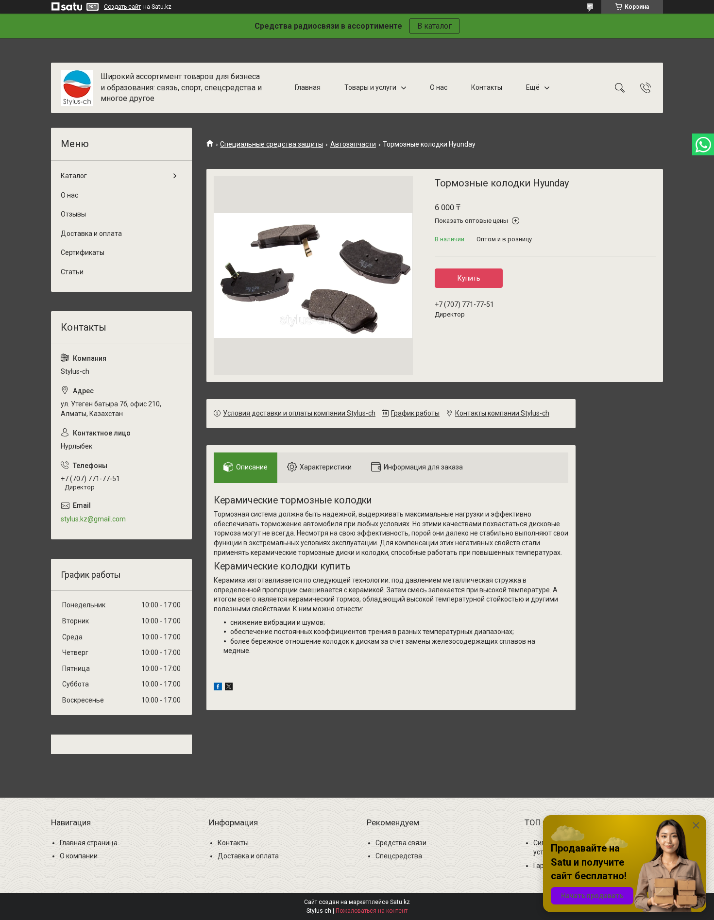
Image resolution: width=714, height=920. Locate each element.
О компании (79, 856)
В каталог (434, 26)
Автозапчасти (353, 144)
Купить (469, 278)
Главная (308, 87)
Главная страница (89, 843)
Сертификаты (82, 252)
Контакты (486, 87)
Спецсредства (398, 856)
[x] (229, 688)
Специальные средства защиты (271, 144)
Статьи (72, 272)
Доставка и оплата (91, 233)
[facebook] (218, 688)
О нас (438, 87)
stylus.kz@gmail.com (93, 519)
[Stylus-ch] (77, 88)
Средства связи (400, 843)
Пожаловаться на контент (372, 910)
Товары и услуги (370, 87)
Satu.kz (400, 902)
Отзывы (73, 214)
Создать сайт (122, 6)
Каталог (74, 176)
